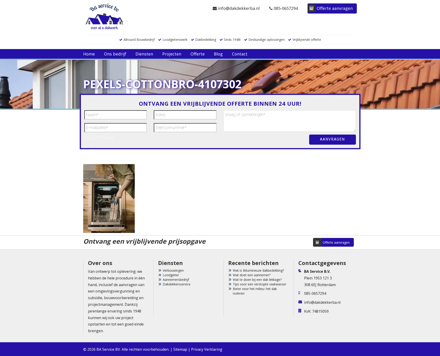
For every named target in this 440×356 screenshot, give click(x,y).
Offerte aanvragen (334, 8)
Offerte (197, 54)
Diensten (144, 54)
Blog (218, 54)
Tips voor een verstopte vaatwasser (259, 284)
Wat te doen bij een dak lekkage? (257, 279)
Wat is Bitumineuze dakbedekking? (258, 270)
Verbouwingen (173, 270)
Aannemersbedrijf (176, 279)
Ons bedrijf (115, 54)
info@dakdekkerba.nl (238, 8)
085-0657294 (285, 8)
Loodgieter (171, 275)
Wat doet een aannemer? (251, 275)
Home (89, 54)
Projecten (171, 54)
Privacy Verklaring (206, 349)
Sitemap (180, 349)
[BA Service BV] (104, 16)
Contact (240, 54)
